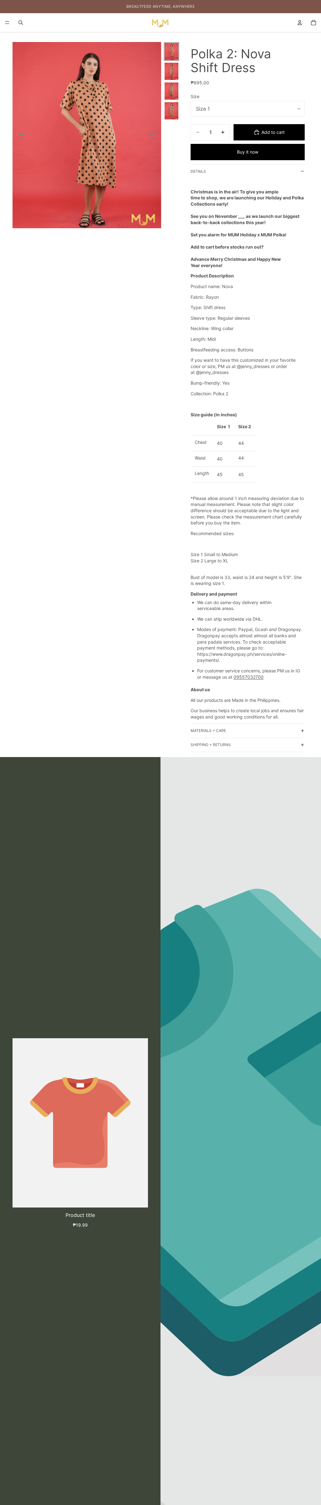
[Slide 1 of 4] (171, 51)
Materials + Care (208, 730)
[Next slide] (154, 135)
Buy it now (247, 152)
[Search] (21, 22)
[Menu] (7, 22)
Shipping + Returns (211, 744)
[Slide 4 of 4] (171, 110)
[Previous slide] (19, 135)
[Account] (300, 22)
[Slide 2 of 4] (171, 71)
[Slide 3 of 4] (171, 91)
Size (195, 96)
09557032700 (249, 677)
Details (198, 171)
